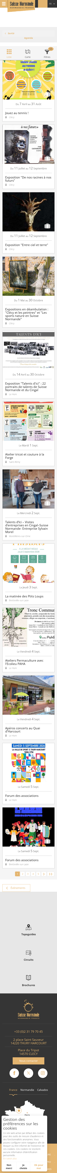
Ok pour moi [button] (38, 1166)
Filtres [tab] (47, 56)
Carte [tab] (28, 56)
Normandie (27, 1090)
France (13, 1090)
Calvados (42, 1090)
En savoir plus (10, 1158)
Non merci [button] (9, 1166)
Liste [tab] (9, 56)
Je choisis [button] (23, 1166)
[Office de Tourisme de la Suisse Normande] (21, 6)
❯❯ (51, 873)
